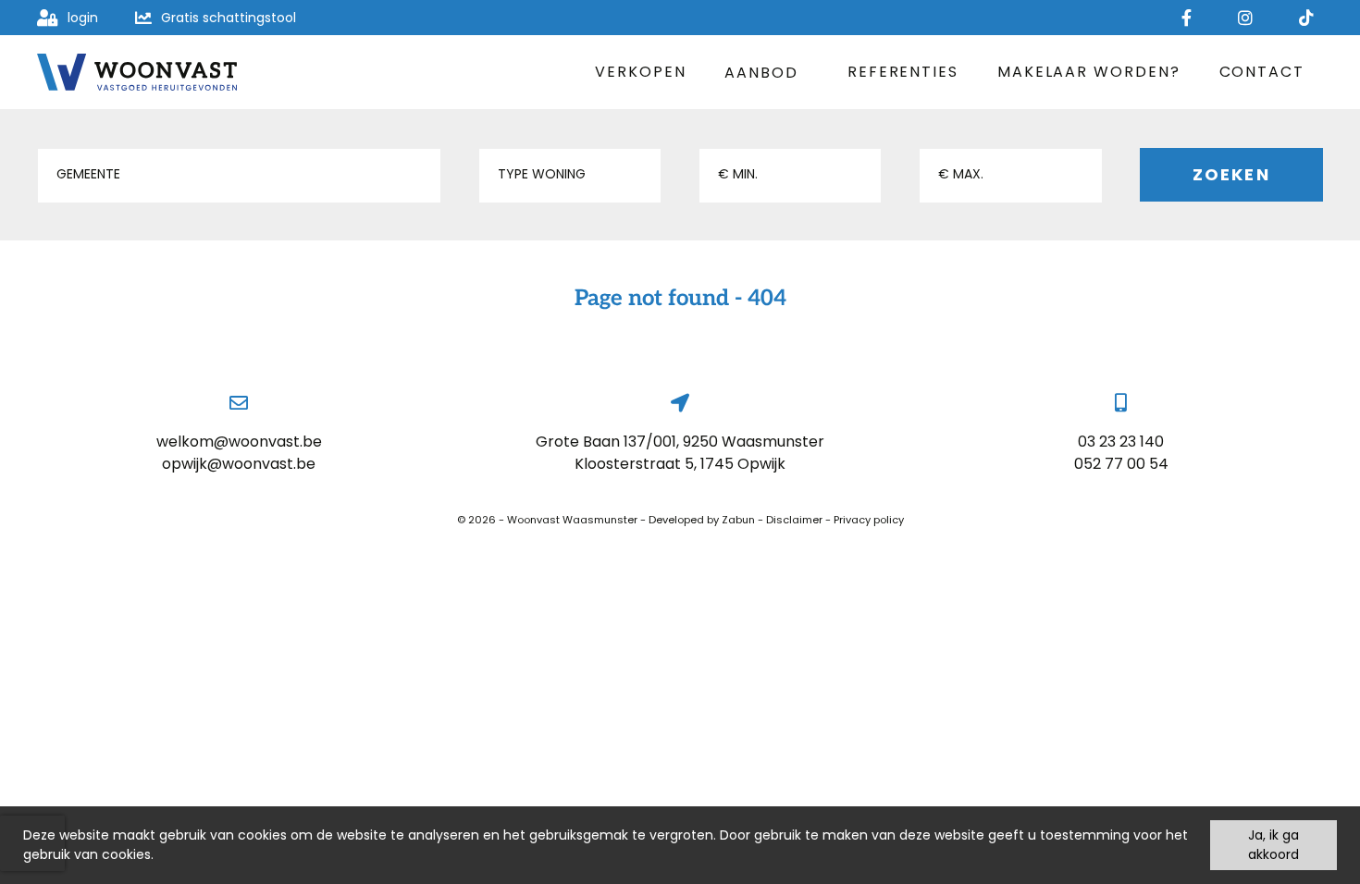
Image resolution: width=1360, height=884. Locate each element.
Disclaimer (794, 519)
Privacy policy (869, 519)
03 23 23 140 (1121, 441)
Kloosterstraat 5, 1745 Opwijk (680, 463)
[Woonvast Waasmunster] (137, 72)
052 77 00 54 (1121, 463)
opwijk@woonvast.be (238, 463)
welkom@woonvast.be (239, 441)
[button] (239, 175)
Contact (1261, 71)
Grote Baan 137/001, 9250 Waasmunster (680, 441)
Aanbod (761, 72)
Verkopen (640, 71)
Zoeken (1231, 174)
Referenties (902, 71)
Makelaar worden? (1089, 71)
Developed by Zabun (702, 519)
